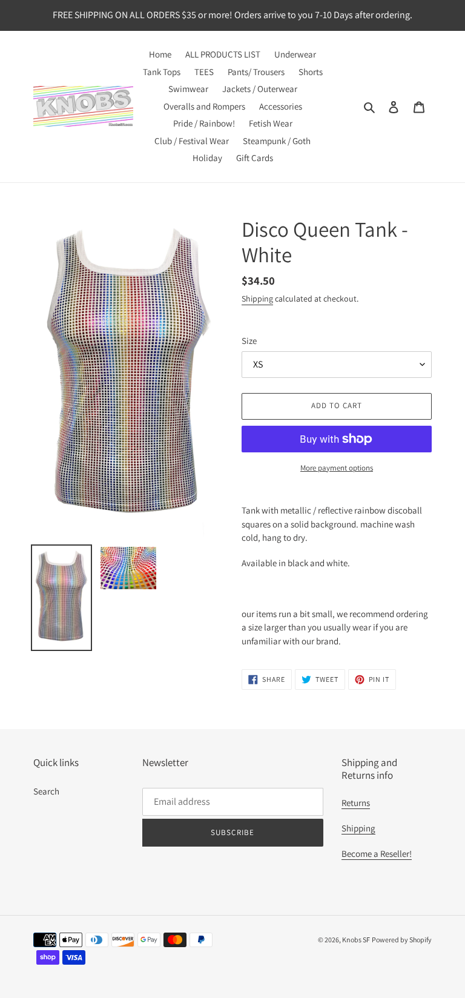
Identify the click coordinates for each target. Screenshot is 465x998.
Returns (355, 802)
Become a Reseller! (376, 853)
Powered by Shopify (402, 939)
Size (249, 340)
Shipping (257, 298)
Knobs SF (356, 939)
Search (46, 791)
